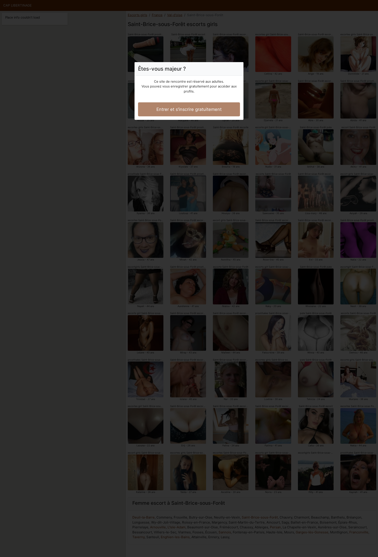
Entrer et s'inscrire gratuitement (189, 109)
